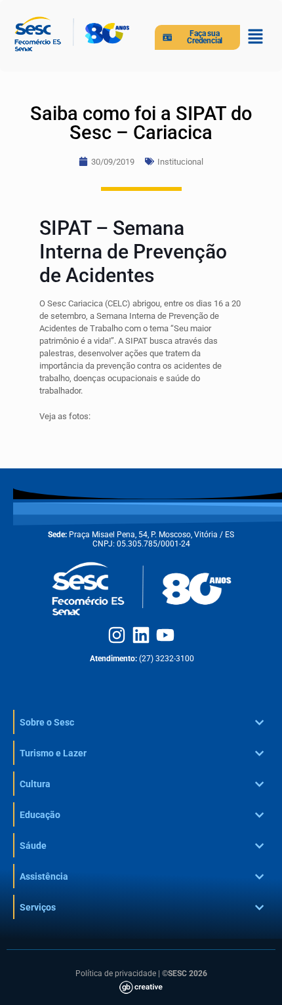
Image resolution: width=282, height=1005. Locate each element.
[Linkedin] (141, 635)
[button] (256, 37)
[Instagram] (117, 635)
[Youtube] (165, 635)
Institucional (180, 162)
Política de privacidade (115, 973)
